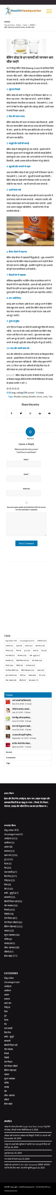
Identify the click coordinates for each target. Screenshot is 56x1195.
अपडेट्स (42, 641)
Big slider (11, 641)
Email (26, 474)
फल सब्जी (10, 655)
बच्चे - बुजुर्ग (35, 655)
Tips (50, 396)
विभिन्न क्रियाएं (27, 670)
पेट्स (35, 650)
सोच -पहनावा (11, 680)
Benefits (32, 396)
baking (25, 396)
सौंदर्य (22, 680)
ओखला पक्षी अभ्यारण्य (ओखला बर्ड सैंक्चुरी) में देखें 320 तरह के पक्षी (27, 1135)
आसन (19, 646)
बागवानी (9, 660)
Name (26, 459)
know (39, 396)
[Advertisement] (28, 598)
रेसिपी (19, 665)
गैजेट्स (9, 650)
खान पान (40, 646)
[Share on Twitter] (21, 413)
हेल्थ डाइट (33, 680)
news (7, 21)
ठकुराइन (7, 1153)
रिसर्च (9, 665)
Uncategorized (27, 641)
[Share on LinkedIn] (39, 413)
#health (17, 396)
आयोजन (9, 646)
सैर (42, 675)
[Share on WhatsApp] (30, 413)
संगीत (23, 675)
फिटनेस (22, 655)
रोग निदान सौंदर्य (12, 670)
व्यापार (40, 670)
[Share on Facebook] (11, 413)
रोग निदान (30, 665)
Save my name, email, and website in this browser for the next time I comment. (26, 508)
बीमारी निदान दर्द (22, 660)
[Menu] (47, 11)
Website (26, 489)
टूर (27, 650)
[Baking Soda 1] (26, 46)
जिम (18, 650)
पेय (44, 650)
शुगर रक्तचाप (11, 675)
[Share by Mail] (49, 413)
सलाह (32, 675)
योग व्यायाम (37, 660)
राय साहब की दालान (11, 1158)
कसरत (29, 646)
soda (45, 396)
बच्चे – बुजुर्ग (9, 892)
